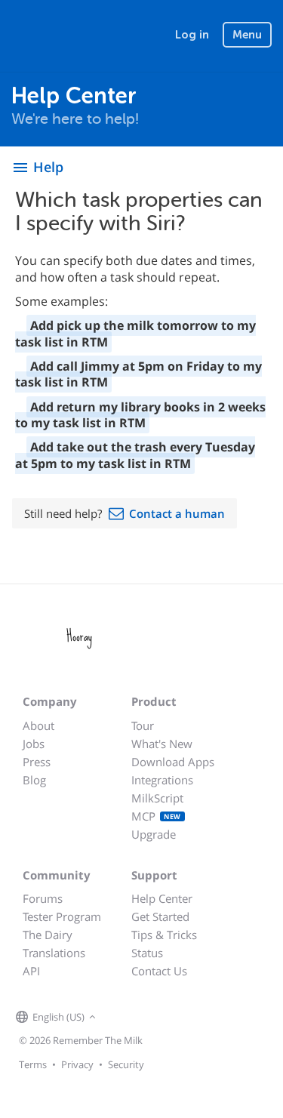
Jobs (34, 743)
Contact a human (177, 513)
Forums (43, 898)
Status (147, 952)
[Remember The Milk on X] (142, 1017)
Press (37, 761)
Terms (33, 1064)
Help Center (161, 898)
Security (126, 1064)
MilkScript (157, 797)
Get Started (160, 916)
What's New (161, 743)
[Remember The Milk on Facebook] (121, 1017)
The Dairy (47, 934)
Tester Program (62, 916)
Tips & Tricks (164, 934)
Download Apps (172, 761)
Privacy (77, 1064)
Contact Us (159, 970)
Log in (192, 35)
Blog (34, 779)
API (31, 970)
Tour (142, 725)
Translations (54, 952)
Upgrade (153, 834)
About (38, 725)
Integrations (162, 779)
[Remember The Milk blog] (161, 1017)
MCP (156, 816)
